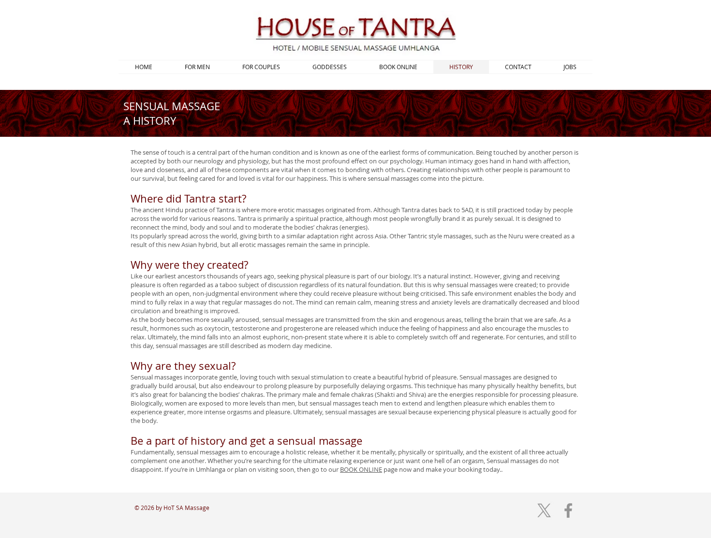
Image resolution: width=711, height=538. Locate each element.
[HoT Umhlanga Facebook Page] (568, 510)
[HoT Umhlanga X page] (544, 510)
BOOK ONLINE (361, 469)
